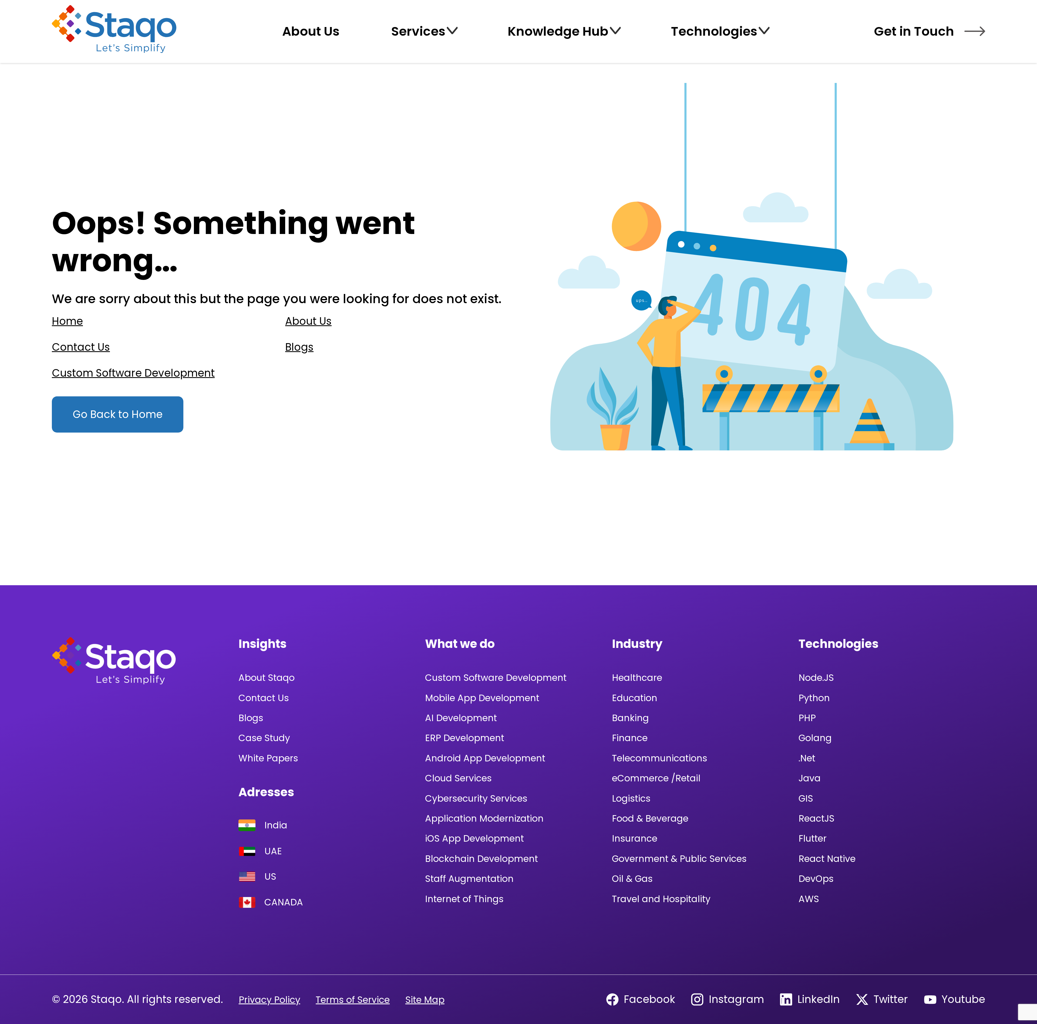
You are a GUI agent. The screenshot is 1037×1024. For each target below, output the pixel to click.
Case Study (264, 738)
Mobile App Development (482, 698)
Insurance (634, 838)
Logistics (631, 798)
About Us (308, 321)
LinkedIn (818, 999)
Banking (630, 718)
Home (67, 321)
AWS (809, 899)
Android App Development (485, 758)
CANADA (283, 902)
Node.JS (816, 677)
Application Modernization (484, 818)
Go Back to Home (118, 414)
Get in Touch (914, 31)
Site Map (425, 999)
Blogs (299, 347)
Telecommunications (659, 758)
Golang (815, 738)
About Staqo (266, 677)
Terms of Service (353, 999)
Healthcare (637, 677)
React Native (827, 858)
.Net (807, 758)
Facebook (649, 999)
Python (814, 698)
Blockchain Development (481, 858)
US (270, 877)
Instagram (736, 999)
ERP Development (464, 738)
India (275, 825)
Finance (630, 738)
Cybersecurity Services (476, 798)
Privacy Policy (269, 999)
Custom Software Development (133, 373)
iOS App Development (474, 838)
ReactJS (816, 818)
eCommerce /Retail (656, 778)
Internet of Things (464, 899)
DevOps (816, 878)
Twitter (891, 999)
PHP (807, 718)
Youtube (963, 999)
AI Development (461, 718)
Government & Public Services (679, 858)
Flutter (813, 838)
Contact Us (81, 347)
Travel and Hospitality (661, 899)
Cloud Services (458, 778)
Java (810, 778)
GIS (806, 798)
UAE (273, 851)
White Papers (268, 758)
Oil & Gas (632, 878)
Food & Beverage (650, 818)
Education (634, 698)
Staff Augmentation (469, 878)
